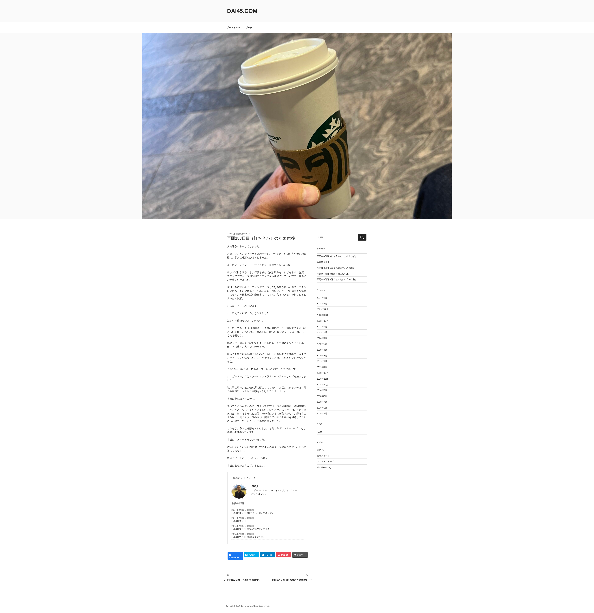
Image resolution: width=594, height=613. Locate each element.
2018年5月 (322, 413)
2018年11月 (322, 379)
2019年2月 (322, 361)
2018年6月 (322, 407)
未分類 (250, 510)
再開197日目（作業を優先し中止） (250, 537)
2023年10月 (322, 321)
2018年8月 (322, 396)
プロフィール (233, 27)
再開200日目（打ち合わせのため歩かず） (253, 513)
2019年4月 (322, 350)
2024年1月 (322, 303)
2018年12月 (322, 373)
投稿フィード (323, 455)
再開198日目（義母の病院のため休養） (252, 529)
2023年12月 (322, 309)
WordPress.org (324, 467)
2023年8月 (322, 332)
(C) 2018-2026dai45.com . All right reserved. (248, 606)
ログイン (321, 450)
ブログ (249, 27)
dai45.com (242, 11)
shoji (247, 234)
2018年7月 (322, 402)
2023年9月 (322, 326)
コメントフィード (325, 461)
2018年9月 (322, 390)
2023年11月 (322, 315)
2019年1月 (322, 367)
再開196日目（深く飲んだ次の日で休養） (337, 279)
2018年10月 (322, 384)
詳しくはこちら (259, 493)
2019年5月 (322, 344)
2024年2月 (322, 297)
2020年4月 (322, 338)
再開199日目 (239, 521)
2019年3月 (322, 355)
